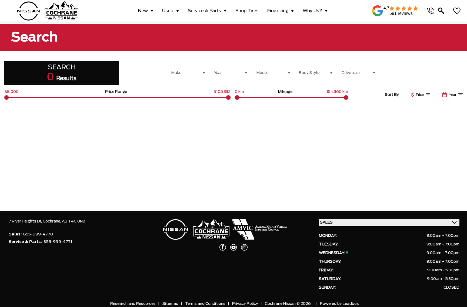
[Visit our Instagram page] (244, 247)
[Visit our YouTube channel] (233, 247)
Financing (277, 11)
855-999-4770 (38, 234)
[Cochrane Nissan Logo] (48, 11)
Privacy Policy (245, 304)
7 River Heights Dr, (26, 221)
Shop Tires (247, 11)
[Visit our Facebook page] (222, 247)
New (143, 11)
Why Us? (312, 11)
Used (168, 11)
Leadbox (351, 304)
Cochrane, (52, 221)
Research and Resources (133, 304)
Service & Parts (204, 11)
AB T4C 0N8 (73, 221)
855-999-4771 (58, 242)
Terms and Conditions (205, 304)
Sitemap (170, 304)
